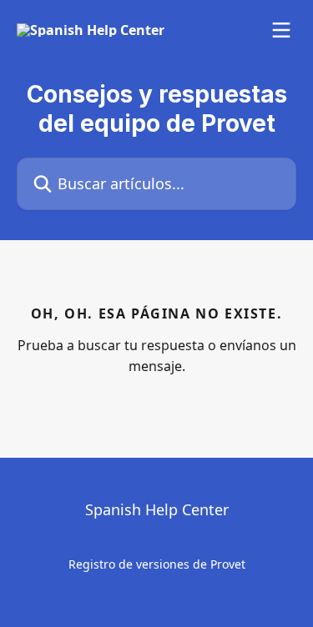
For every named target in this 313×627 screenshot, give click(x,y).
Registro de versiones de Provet (156, 564)
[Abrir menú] (281, 30)
